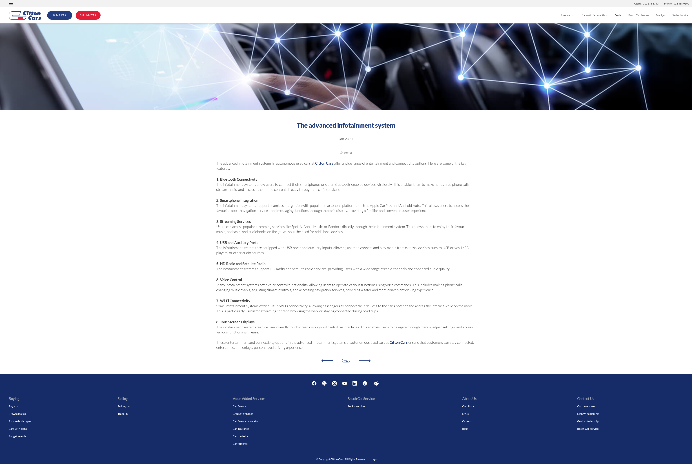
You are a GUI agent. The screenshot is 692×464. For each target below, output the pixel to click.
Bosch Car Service (638, 15)
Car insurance (241, 428)
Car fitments (240, 443)
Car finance (239, 406)
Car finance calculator (246, 421)
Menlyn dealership (588, 413)
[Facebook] (314, 383)
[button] (11, 3)
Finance (565, 15)
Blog (465, 428)
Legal (374, 459)
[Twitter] (324, 383)
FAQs (465, 413)
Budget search (17, 436)
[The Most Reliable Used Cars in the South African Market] (365, 360)
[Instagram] (334, 383)
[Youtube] (344, 383)
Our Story (468, 406)
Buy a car (14, 406)
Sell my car (124, 406)
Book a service (356, 406)
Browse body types (20, 421)
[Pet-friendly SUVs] (327, 360)
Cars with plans (18, 428)
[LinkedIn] (354, 383)
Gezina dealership (587, 421)
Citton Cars (324, 163)
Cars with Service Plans (594, 15)
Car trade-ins (240, 436)
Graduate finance (243, 413)
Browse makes (17, 413)
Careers (467, 421)
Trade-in (123, 413)
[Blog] (376, 383)
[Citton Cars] (25, 15)
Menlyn (660, 15)
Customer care (586, 406)
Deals (618, 15)
